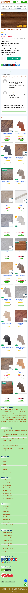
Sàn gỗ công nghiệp (7, 485)
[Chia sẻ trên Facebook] (4, 65)
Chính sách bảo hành (7, 540)
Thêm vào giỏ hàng (14, 58)
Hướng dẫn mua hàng (7, 532)
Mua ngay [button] (7, 140)
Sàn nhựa (10, 6)
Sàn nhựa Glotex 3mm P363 (7, 323)
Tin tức (4, 464)
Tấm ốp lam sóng (6, 514)
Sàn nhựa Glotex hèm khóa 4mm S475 (7, 158)
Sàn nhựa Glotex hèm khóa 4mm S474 (7, 300)
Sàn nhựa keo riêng (7, 488)
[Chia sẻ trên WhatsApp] (2, 65)
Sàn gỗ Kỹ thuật (6, 482)
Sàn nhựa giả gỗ (14, 62)
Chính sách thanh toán (7, 535)
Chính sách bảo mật (7, 543)
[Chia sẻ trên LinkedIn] (16, 65)
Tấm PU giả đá (6, 511)
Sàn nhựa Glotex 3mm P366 (20, 133)
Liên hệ (4, 461)
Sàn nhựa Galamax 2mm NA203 (7, 276)
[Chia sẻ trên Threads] (11, 65)
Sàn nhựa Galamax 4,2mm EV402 (7, 228)
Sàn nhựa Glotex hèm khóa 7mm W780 (21, 348)
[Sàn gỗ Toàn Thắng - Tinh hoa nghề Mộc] (6, 2)
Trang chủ (4, 6)
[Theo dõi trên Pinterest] (11, 559)
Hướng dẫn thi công (7, 551)
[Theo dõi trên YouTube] (16, 559)
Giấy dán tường (6, 506)
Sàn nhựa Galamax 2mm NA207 (7, 205)
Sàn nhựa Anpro (8, 62)
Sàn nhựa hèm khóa (18, 6)
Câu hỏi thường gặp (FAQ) (8, 548)
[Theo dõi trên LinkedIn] (14, 559)
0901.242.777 (9, 443)
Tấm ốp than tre (6, 519)
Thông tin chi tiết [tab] (6, 74)
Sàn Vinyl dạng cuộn (7, 495)
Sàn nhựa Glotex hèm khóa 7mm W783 (21, 372)
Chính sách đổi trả (7, 538)
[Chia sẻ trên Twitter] (9, 65)
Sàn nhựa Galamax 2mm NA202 (7, 252)
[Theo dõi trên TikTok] (7, 559)
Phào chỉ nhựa (6, 509)
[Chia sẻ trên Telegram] (19, 65)
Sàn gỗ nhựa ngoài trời (8, 498)
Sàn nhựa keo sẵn (7, 490)
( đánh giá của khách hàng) (7, 34)
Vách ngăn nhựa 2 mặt (8, 524)
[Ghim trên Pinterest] (14, 65)
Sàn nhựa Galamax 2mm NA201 (20, 300)
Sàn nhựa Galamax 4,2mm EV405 (7, 372)
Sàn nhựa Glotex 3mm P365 (7, 347)
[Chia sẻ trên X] (7, 65)
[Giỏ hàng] (18, 2)
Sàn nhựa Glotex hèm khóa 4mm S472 (21, 276)
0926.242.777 (16, 443)
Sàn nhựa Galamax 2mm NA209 (20, 205)
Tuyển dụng (5, 469)
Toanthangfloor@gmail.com (12, 445)
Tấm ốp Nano (6, 516)
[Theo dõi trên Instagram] (4, 559)
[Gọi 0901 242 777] (25, 585)
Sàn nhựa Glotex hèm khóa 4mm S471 (21, 228)
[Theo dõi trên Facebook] (2, 559)
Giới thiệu (5, 458)
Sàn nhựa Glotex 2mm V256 (20, 251)
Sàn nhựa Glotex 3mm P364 (20, 394)
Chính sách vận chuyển (8, 545)
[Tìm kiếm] (14, 2)
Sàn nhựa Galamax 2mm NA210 (20, 324)
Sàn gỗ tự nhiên (6, 480)
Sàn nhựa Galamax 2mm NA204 (20, 158)
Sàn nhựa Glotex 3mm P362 (20, 181)
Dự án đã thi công (7, 472)
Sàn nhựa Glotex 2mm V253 (7, 181)
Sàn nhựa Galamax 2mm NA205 (7, 134)
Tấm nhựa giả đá (6, 522)
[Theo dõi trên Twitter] (9, 559)
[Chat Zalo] (25, 580)
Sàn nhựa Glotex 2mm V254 (7, 394)
